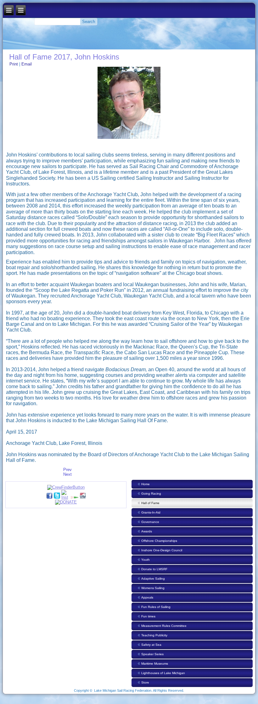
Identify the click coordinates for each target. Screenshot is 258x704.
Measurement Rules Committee (164, 625)
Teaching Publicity (154, 635)
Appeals (147, 597)
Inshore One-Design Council (161, 550)
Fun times (148, 616)
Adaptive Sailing (153, 578)
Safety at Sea (151, 644)
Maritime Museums (154, 663)
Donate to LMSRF (154, 569)
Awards (146, 531)
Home (145, 484)
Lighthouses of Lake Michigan (163, 673)
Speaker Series (152, 654)
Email (26, 64)
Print (14, 64)
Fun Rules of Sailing (156, 607)
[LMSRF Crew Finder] (66, 487)
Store (145, 682)
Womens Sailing (153, 588)
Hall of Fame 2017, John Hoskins (64, 57)
